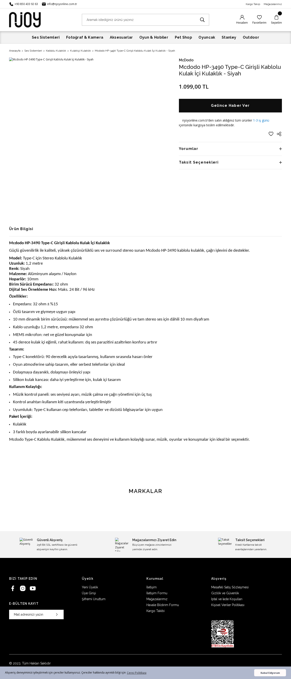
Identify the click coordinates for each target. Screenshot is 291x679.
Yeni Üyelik (90, 587)
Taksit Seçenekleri (199, 162)
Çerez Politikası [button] (136, 673)
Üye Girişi (89, 593)
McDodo (186, 60)
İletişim (151, 587)
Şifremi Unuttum (93, 599)
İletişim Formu (156, 593)
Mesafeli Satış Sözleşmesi (230, 587)
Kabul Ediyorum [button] (270, 672)
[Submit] (57, 614)
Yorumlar (188, 149)
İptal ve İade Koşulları (226, 599)
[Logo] (25, 19)
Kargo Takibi (155, 611)
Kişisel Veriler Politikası (227, 605)
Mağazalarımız (273, 4)
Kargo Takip (253, 4)
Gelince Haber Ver (230, 105)
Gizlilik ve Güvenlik (225, 593)
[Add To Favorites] (271, 134)
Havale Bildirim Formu (162, 605)
